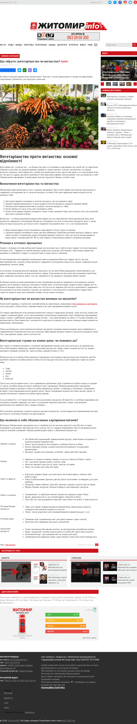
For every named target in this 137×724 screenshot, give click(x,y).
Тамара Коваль (26, 670)
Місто (3, 45)
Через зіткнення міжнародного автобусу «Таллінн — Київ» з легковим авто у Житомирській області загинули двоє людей (119, 133)
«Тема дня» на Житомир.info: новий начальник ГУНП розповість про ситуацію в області (126, 582)
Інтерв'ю (73, 45)
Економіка (41, 45)
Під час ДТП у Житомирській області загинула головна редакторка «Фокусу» (122, 107)
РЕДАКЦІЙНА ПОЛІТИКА (53, 687)
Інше (90, 45)
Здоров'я (62, 45)
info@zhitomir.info (18, 659)
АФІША (52, 45)
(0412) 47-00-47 (12, 680)
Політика (29, 45)
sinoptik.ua (29, 712)
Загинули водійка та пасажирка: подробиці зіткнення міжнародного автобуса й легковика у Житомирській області (121, 120)
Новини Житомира (111, 90)
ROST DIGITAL (68, 720)
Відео (105, 53)
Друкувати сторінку (86, 544)
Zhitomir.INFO (14, 720)
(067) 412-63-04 (28, 680)
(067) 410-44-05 (12, 662)
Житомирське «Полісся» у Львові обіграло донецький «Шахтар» (120, 97)
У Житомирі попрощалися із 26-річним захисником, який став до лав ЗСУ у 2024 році (122, 145)
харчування (10, 544)
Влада (19, 45)
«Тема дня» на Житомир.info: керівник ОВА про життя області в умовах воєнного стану (127, 570)
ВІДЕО (83, 45)
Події (11, 45)
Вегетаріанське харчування (84, 303)
